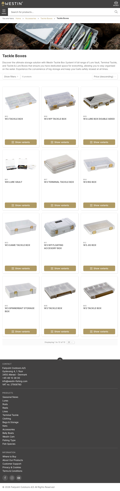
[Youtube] (19, 478)
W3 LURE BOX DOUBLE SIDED (99, 118)
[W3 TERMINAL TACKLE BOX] (60, 164)
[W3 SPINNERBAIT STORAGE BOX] (21, 290)
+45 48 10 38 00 (11, 378)
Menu (4, 13)
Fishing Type (8, 440)
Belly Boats (8, 433)
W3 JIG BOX (89, 245)
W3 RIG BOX (89, 182)
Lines (5, 411)
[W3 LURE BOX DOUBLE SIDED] (99, 101)
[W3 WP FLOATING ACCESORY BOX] (60, 227)
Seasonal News (10, 397)
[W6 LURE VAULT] (21, 164)
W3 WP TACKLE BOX (55, 118)
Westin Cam (8, 436)
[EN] (12, 4)
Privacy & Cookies (11, 467)
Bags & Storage (10, 422)
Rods (5, 404)
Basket (116, 5)
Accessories (30, 18)
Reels (5, 407)
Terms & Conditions (12, 471)
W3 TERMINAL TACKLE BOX (59, 182)
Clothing (6, 418)
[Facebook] (5, 478)
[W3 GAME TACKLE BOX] (21, 227)
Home (18, 18)
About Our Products (12, 460)
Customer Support (11, 463)
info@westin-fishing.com (14, 381)
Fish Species (8, 443)
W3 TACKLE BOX (14, 118)
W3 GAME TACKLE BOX (17, 245)
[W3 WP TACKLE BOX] (60, 101)
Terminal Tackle (10, 415)
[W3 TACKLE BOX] (21, 101)
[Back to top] (60, 360)
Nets (4, 425)
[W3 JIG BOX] (99, 227)
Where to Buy (9, 456)
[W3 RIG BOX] (99, 164)
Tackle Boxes (46, 18)
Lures (5, 400)
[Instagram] (12, 478)
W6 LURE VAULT (13, 182)
